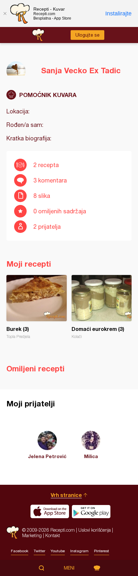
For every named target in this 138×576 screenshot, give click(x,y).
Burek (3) (36, 307)
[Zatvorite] (5, 13)
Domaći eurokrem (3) (102, 307)
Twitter (39, 551)
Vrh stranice (66, 495)
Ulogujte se (87, 35)
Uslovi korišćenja (94, 530)
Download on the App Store (49, 511)
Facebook (19, 551)
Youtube (58, 551)
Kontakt (52, 535)
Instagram (79, 551)
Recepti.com (12, 532)
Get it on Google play (91, 511)
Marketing (32, 535)
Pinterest (101, 551)
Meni (69, 568)
